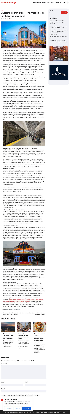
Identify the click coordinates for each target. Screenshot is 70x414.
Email (26, 382)
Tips (48, 2)
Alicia (3, 18)
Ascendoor (50, 412)
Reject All (18, 408)
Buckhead (7, 309)
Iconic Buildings (8, 2)
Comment (4, 363)
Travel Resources (56, 2)
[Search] (68, 3)
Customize (9, 408)
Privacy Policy (25, 412)
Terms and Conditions (35, 412)
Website (3, 388)
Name (3, 382)
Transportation (16, 309)
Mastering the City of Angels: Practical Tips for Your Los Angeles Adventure (8, 336)
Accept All (26, 408)
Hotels (44, 2)
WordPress (62, 412)
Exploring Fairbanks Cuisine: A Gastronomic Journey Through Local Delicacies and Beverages (39, 338)
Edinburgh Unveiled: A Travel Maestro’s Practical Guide (23, 336)
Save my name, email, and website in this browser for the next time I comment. (21, 395)
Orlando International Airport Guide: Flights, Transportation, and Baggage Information (57, 22)
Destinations (37, 2)
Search (51, 10)
